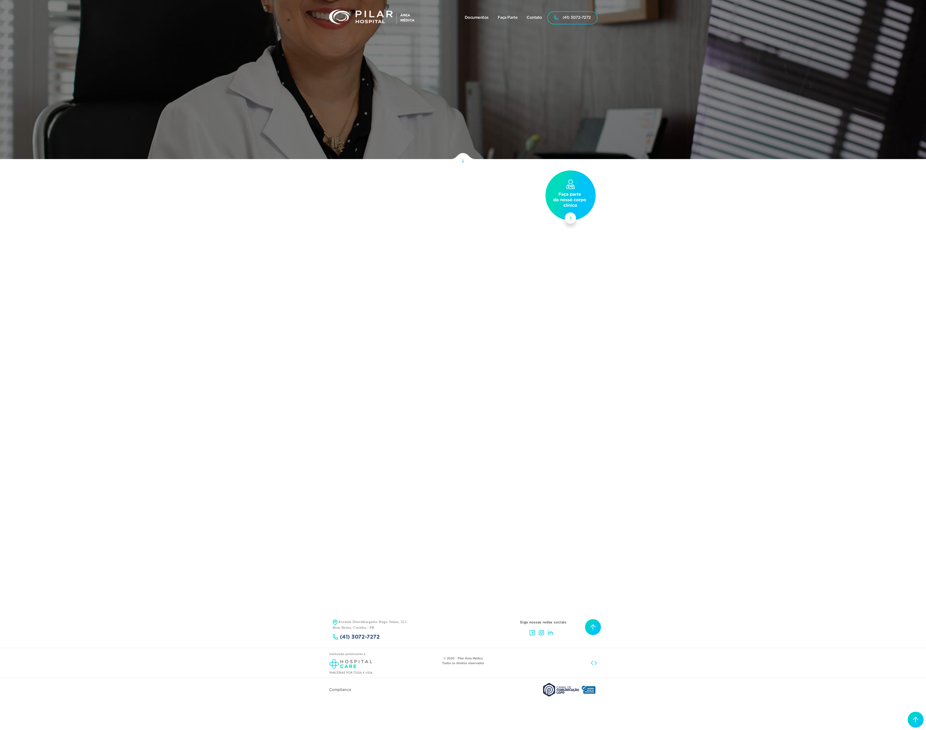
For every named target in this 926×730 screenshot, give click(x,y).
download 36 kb (444, 242)
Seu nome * (442, 386)
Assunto (441, 405)
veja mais (481, 260)
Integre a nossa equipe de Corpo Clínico (461, 321)
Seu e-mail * (497, 386)
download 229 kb (486, 242)
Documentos (477, 18)
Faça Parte (507, 18)
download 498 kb (527, 242)
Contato (534, 18)
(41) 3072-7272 (577, 18)
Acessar (460, 531)
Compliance (340, 689)
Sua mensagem (444, 424)
